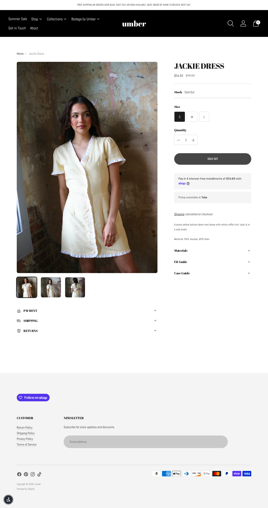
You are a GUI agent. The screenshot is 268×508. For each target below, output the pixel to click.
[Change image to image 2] (51, 287)
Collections (55, 19)
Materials (181, 251)
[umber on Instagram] (32, 475)
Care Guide (182, 273)
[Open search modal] (231, 23)
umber (38, 484)
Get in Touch (17, 28)
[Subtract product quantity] (178, 140)
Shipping (179, 214)
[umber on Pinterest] (25, 475)
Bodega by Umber (83, 19)
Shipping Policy (26, 433)
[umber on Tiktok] (39, 475)
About (34, 28)
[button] (8, 500)
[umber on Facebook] (19, 475)
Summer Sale (17, 18)
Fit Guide (180, 262)
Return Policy (24, 427)
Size (177, 107)
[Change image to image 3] (75, 287)
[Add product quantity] (193, 140)
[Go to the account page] (243, 23)
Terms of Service (27, 444)
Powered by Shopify (26, 489)
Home (20, 54)
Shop (34, 19)
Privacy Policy (25, 439)
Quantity (180, 130)
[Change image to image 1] (27, 287)
